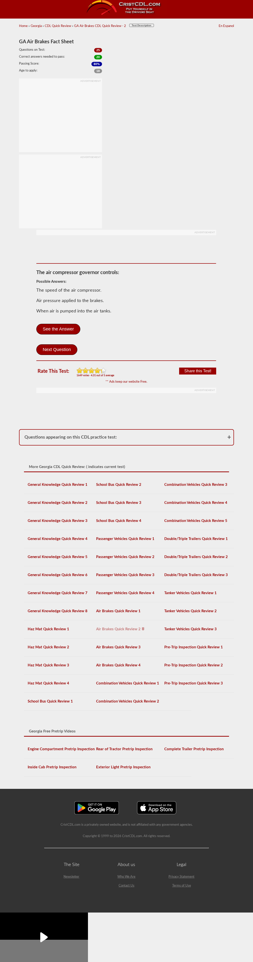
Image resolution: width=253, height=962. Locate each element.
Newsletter (71, 876)
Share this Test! (197, 371)
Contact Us (126, 885)
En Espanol (226, 26)
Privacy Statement (181, 876)
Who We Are (126, 876)
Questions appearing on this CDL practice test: (70, 437)
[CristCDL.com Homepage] (126, 14)
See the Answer (58, 329)
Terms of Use (181, 885)
